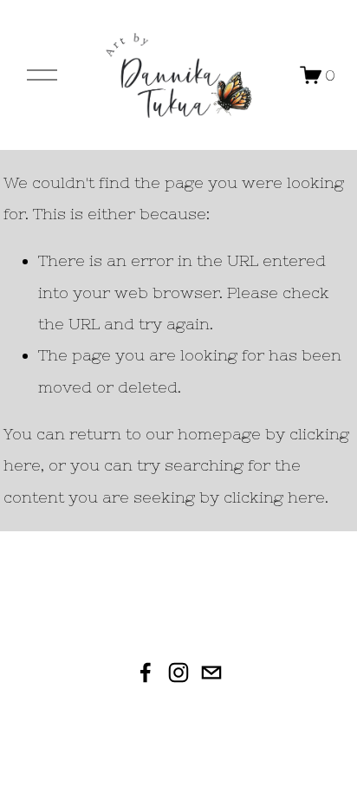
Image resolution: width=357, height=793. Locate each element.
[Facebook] (145, 672)
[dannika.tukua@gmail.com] (211, 672)
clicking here (274, 497)
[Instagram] (178, 672)
